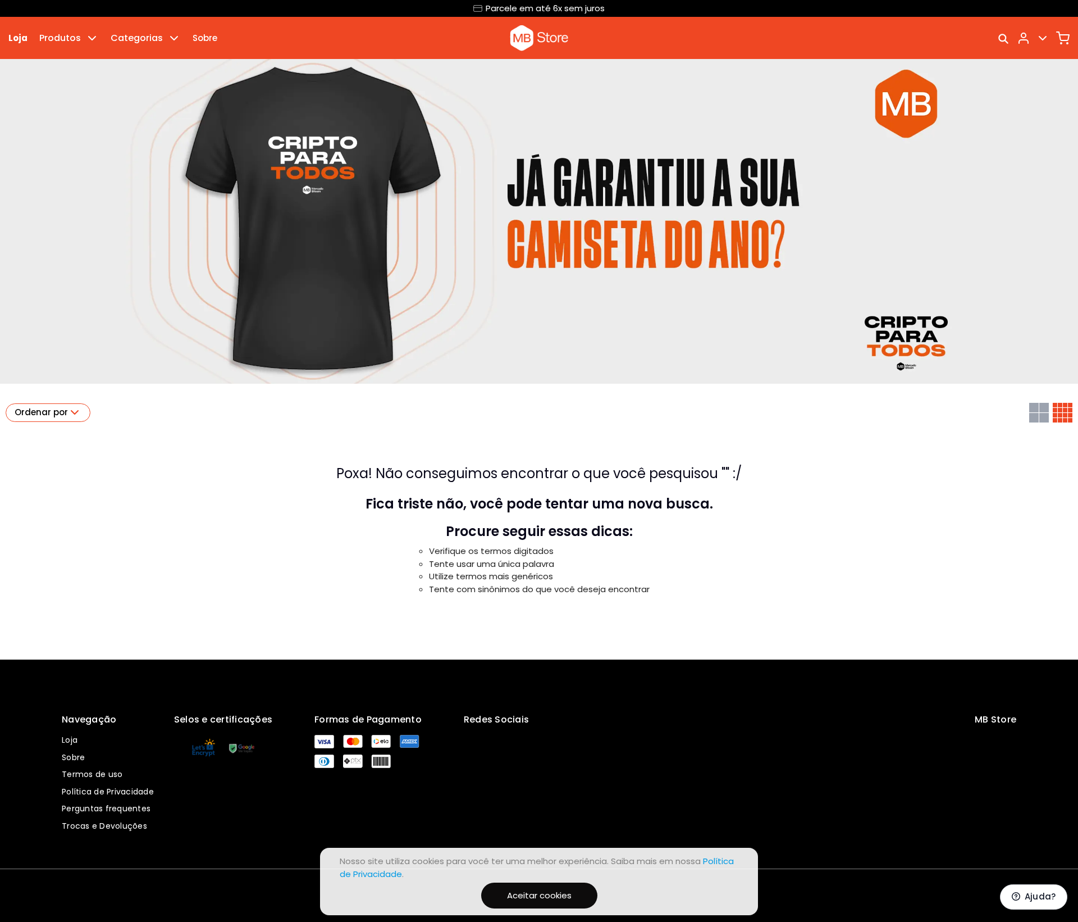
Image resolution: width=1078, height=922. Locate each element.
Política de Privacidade (108, 791)
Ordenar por (41, 412)
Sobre (205, 38)
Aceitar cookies (539, 895)
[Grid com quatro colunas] (1062, 413)
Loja (18, 38)
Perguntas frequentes (106, 808)
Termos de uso (92, 774)
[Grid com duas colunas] (1039, 413)
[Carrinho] (1063, 38)
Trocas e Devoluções (104, 826)
